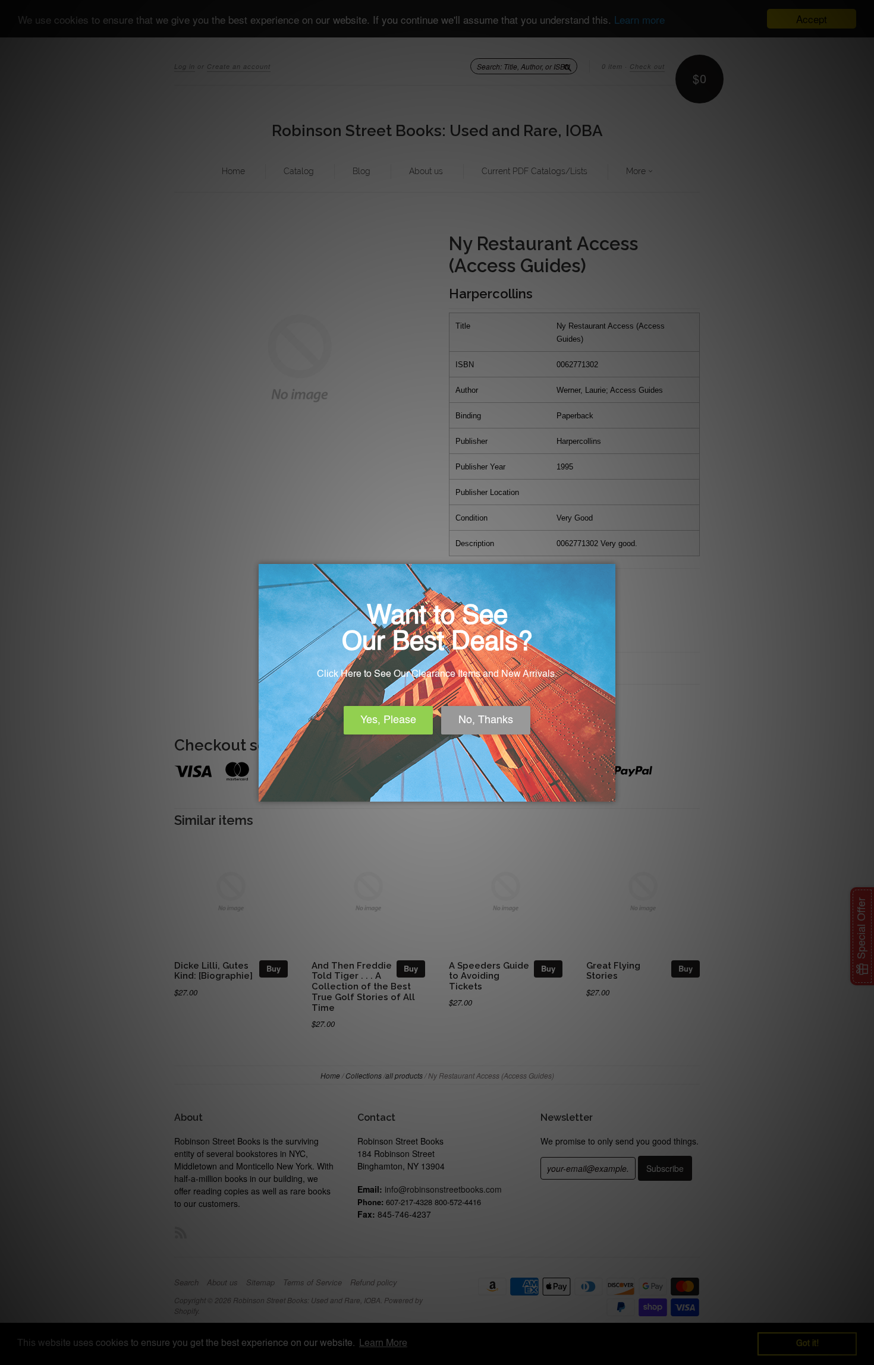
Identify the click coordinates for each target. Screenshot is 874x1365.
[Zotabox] (607, 791)
